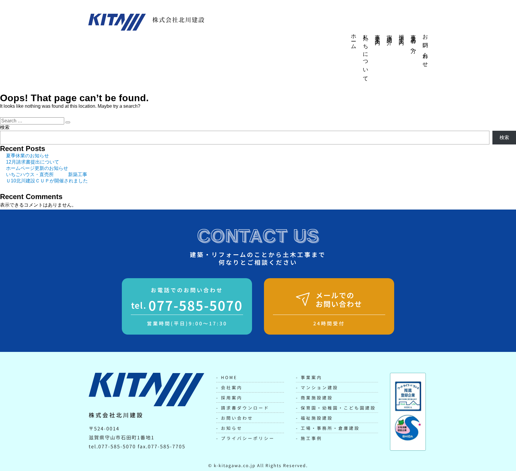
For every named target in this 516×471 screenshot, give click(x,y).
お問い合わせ (425, 48)
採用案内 (401, 34)
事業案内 (377, 34)
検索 (5, 127)
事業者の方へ (413, 42)
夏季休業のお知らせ (27, 155)
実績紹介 (389, 34)
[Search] (67, 122)
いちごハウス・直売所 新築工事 (46, 174)
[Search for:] (32, 120)
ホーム (354, 39)
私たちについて (365, 55)
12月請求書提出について (32, 161)
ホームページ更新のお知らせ (37, 168)
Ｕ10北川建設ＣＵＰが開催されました (47, 180)
